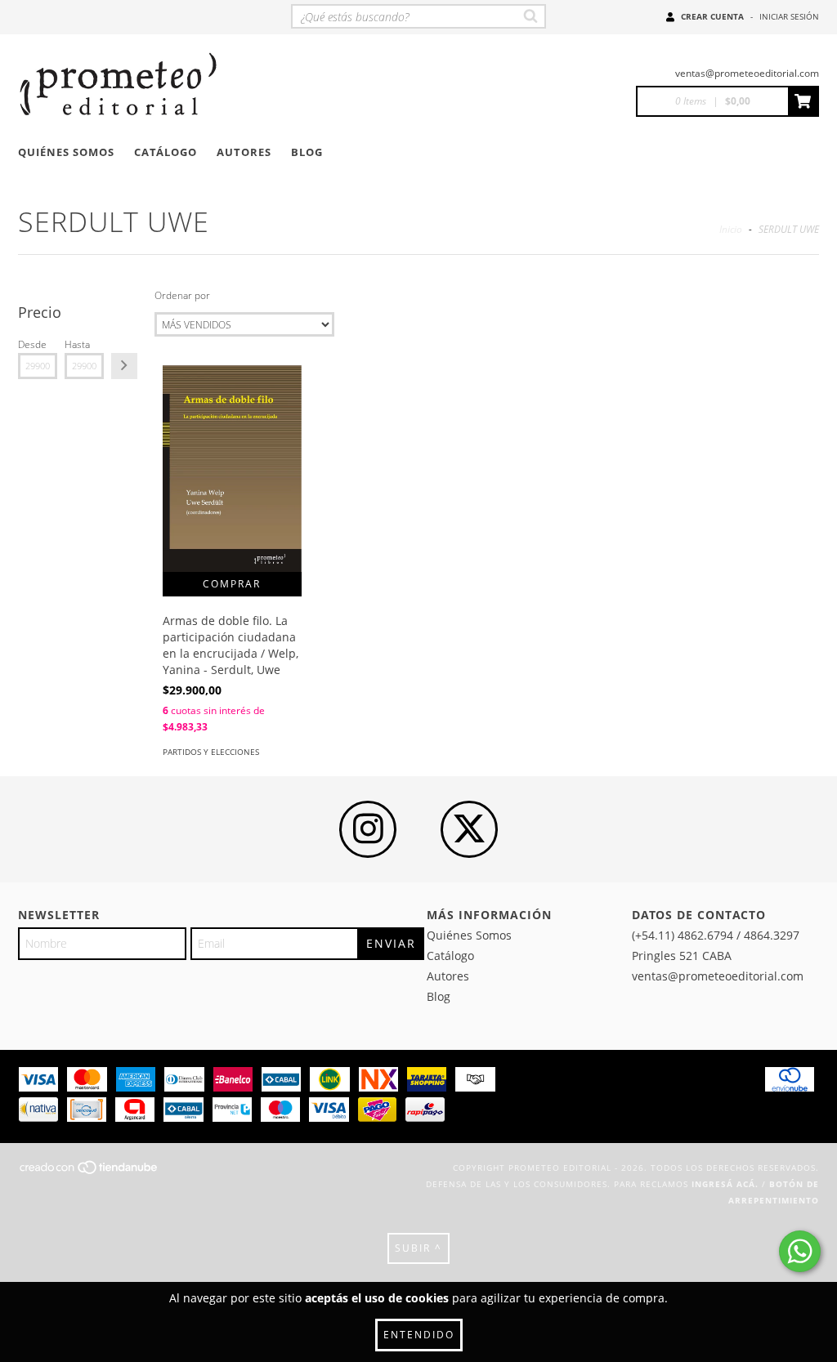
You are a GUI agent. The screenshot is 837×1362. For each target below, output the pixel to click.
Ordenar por (182, 295)
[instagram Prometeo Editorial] (367, 829)
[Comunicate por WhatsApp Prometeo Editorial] (800, 1251)
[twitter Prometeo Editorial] (469, 829)
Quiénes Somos (66, 152)
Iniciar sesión (789, 16)
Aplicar (124, 366)
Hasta (77, 344)
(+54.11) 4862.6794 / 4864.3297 (715, 935)
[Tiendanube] (89, 1171)
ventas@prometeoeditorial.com (747, 73)
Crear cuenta (712, 16)
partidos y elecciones (211, 751)
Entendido (418, 1335)
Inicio (730, 229)
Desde (32, 344)
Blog (307, 152)
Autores (244, 152)
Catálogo (165, 152)
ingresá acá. (725, 1184)
